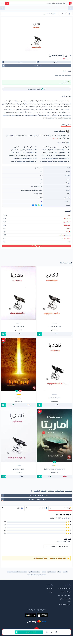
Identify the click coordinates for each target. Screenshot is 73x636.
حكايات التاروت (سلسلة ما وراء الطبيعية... (21, 155)
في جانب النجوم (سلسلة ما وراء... (24, 158)
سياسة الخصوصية (66, 592)
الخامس (65, 571)
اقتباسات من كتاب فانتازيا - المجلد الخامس (17, 571)
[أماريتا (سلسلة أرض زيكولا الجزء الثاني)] (54, 435)
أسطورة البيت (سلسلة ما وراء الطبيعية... (54, 155)
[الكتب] (56, 632)
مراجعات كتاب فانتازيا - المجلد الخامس (36, 574)
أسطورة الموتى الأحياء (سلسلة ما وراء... (54, 152)
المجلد (59, 571)
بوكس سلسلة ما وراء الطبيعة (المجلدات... (53, 147)
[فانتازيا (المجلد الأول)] (18, 435)
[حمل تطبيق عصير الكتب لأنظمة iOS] (42, 615)
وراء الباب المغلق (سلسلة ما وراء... (23, 147)
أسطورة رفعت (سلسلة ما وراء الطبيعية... (54, 149)
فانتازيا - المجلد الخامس (34, 571)
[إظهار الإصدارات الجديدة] (36, 628)
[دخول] (46, 632)
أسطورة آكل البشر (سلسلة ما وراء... (22, 161)
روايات (40, 190)
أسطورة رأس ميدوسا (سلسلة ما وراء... (54, 158)
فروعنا (51, 592)
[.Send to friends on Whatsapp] (38, 205)
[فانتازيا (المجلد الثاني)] (18, 293)
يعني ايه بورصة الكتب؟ (65, 604)
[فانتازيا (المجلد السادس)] (2, 8)
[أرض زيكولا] (18, 364)
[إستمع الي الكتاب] (20, 391)
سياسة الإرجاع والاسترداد (64, 595)
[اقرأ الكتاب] (16, 391)
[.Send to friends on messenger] (41, 205)
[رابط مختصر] (22, 201)
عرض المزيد (56, 138)
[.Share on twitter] (36, 205)
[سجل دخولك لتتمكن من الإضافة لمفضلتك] (64, 59)
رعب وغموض (28, 190)
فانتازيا (22, 190)
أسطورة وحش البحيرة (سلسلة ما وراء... (21, 149)
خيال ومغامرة (35, 190)
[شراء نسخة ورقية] (54, 334)
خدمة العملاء (49, 588)
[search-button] (7, 3)
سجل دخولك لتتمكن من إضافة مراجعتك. (57, 546)
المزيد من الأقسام (36, 246)
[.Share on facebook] (33, 205)
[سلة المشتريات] (51, 632)
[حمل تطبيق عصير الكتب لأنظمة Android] (30, 615)
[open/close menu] (2, 3)
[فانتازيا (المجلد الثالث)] (54, 364)
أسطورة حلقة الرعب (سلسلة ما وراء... (22, 152)
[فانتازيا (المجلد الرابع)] (70, 8)
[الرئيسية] (69, 14)
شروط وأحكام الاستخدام (64, 588)
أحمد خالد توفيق (59, 131)
